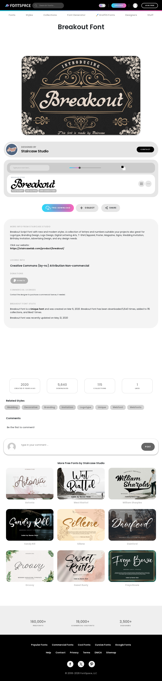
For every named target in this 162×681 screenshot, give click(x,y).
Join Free (149, 5)
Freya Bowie (132, 585)
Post (148, 446)
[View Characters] (141, 184)
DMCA (98, 652)
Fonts (12, 15)
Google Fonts (123, 644)
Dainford (132, 543)
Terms (86, 652)
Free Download (61, 207)
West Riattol (81, 502)
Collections (50, 15)
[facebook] (70, 664)
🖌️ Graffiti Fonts (105, 15)
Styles (29, 15)
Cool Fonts (84, 644)
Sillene (81, 543)
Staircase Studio (35, 151)
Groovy (29, 585)
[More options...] (148, 184)
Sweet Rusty (81, 585)
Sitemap (111, 652)
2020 (25, 384)
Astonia (29, 502)
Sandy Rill (29, 543)
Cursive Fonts (103, 644)
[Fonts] (18, 5)
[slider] (79, 168)
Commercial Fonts (62, 644)
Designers (131, 15)
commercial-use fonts (82, 625)
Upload (119, 5)
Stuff (150, 15)
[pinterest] (92, 664)
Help (48, 652)
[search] (48, 5)
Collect (90, 207)
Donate (21, 280)
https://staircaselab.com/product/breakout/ (37, 248)
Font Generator (76, 15)
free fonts (38, 625)
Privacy (74, 652)
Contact (145, 149)
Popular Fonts (39, 644)
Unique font (37, 309)
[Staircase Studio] (13, 149)
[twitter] (81, 664)
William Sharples (132, 502)
